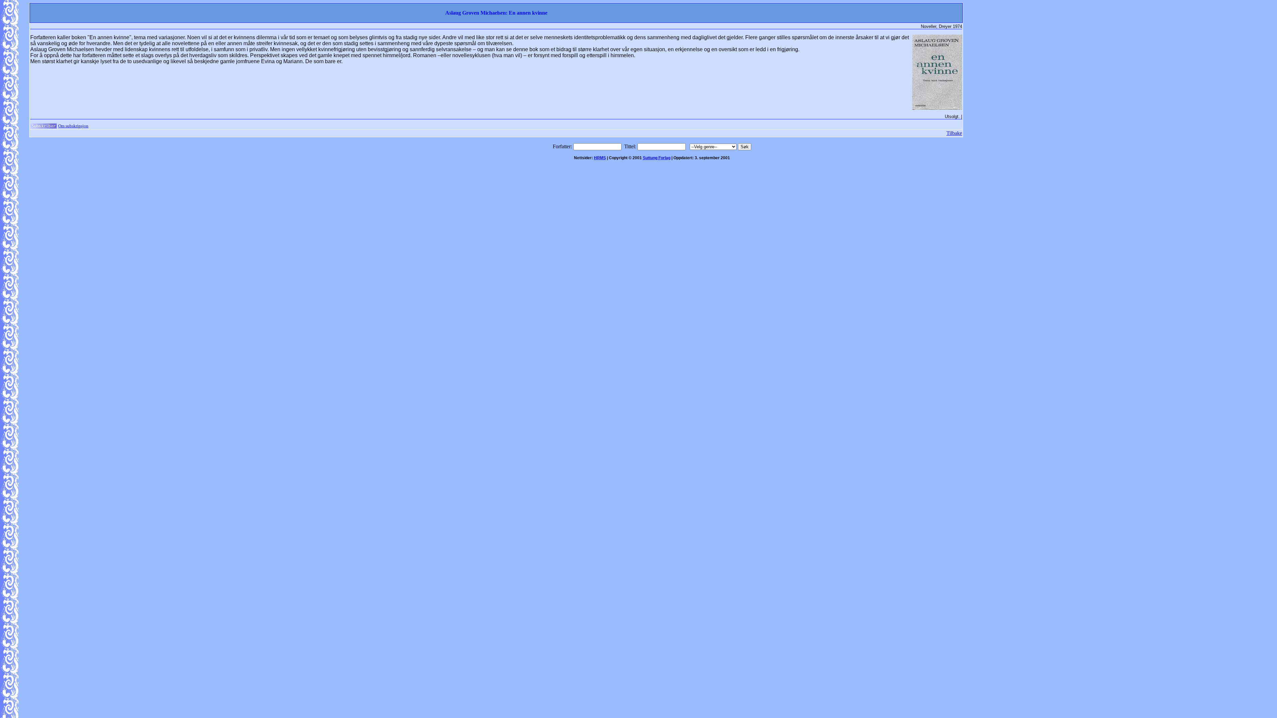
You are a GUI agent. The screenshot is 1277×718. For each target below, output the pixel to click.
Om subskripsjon (73, 125)
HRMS (600, 158)
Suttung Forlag (656, 158)
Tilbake (954, 133)
